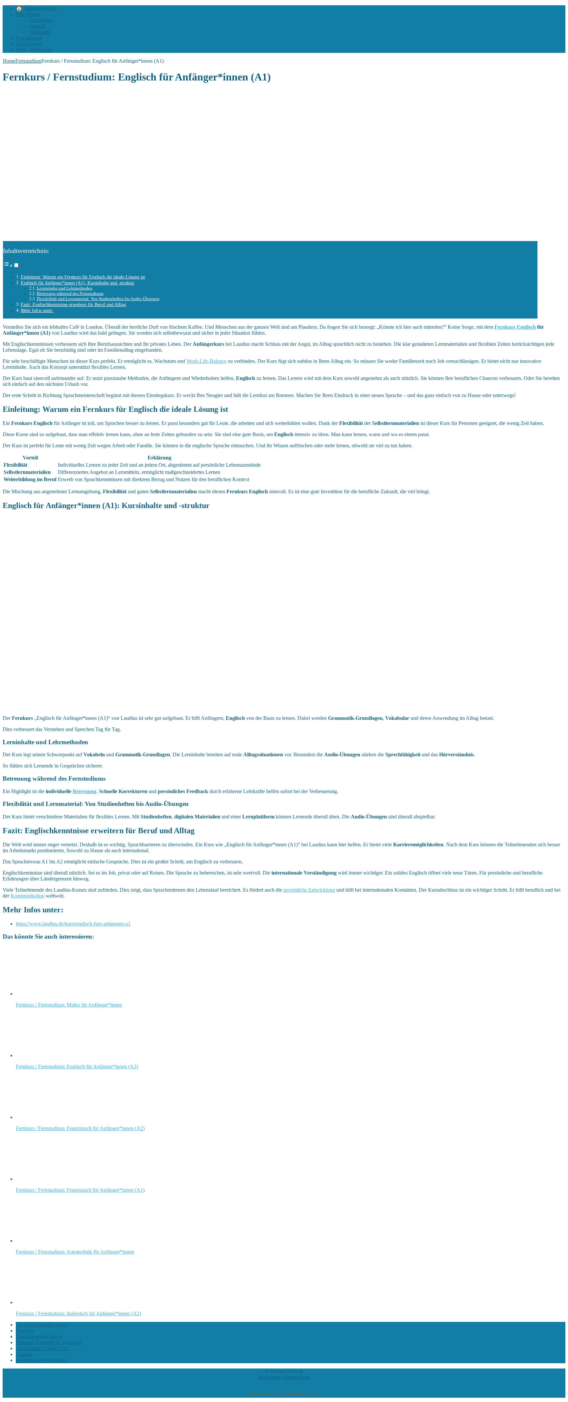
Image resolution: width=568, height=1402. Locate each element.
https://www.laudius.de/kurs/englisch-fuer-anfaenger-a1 (73, 923)
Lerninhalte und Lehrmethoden (64, 288)
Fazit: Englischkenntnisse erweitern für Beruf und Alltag (73, 304)
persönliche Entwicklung (309, 890)
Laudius (24, 1354)
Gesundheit (41, 20)
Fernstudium (29, 38)
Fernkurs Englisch (515, 327)
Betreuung (84, 791)
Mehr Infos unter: (37, 310)
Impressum (269, 1377)
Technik (37, 26)
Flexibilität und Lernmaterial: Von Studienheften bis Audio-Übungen (98, 298)
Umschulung (29, 44)
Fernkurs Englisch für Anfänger (49, 1342)
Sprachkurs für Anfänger (41, 1360)
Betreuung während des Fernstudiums (70, 293)
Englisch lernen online (39, 1336)
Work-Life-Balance (206, 361)
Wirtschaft (39, 32)
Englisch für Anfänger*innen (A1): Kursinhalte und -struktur (77, 282)
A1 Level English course (41, 1324)
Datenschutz (297, 1377)
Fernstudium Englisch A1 (42, 1348)
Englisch (25, 1330)
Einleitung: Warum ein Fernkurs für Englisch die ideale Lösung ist (83, 276)
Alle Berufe (28, 14)
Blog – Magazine (34, 50)
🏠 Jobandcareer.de (36, 8)
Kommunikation (27, 896)
